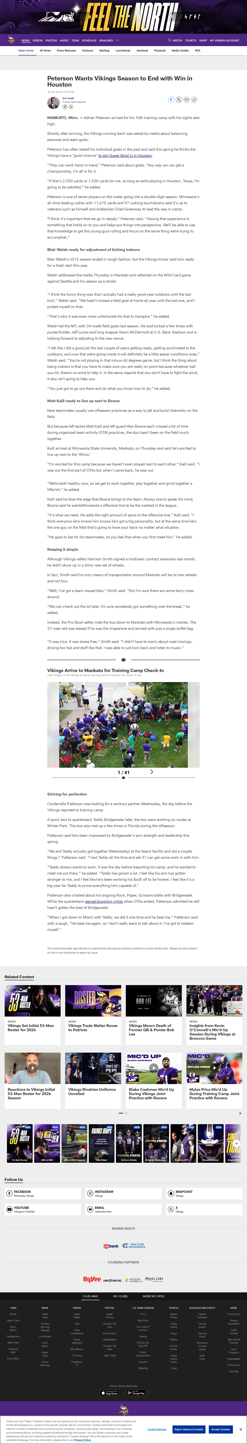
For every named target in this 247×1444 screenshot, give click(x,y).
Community (234, 1314)
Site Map (233, 1371)
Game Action (109, 1333)
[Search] (169, 40)
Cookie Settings (157, 1429)
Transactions (13, 1336)
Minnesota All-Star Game (202, 1346)
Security (143, 1361)
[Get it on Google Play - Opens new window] (136, 1394)
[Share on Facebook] (171, 101)
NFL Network (76, 1349)
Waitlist (174, 1339)
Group (173, 1333)
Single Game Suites (173, 1358)
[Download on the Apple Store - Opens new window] (109, 1393)
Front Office (13, 1358)
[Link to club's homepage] (10, 40)
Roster (13, 1314)
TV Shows (77, 1355)
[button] (121, 1113)
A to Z (143, 1314)
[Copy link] (194, 100)
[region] (123, 1430)
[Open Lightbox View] (123, 733)
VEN (77, 1323)
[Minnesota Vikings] (123, 1411)
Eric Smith (68, 98)
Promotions (234, 1365)
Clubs (174, 1368)
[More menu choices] (117, 40)
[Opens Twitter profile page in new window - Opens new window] (71, 107)
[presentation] (240, 1114)
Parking (143, 1336)
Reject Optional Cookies (189, 1429)
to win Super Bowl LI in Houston (125, 155)
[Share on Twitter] (179, 101)
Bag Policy (143, 1320)
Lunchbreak (45, 1336)
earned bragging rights (104, 901)
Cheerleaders (109, 1339)
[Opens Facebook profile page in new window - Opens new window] (65, 107)
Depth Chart (13, 1320)
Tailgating (143, 1368)
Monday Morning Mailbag (45, 1327)
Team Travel (109, 1355)
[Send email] (187, 101)
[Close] (241, 1429)
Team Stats (13, 1342)
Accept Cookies (220, 1429)
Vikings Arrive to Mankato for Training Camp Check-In (105, 670)
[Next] (151, 771)
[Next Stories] (236, 1143)
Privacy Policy (82, 1439)
